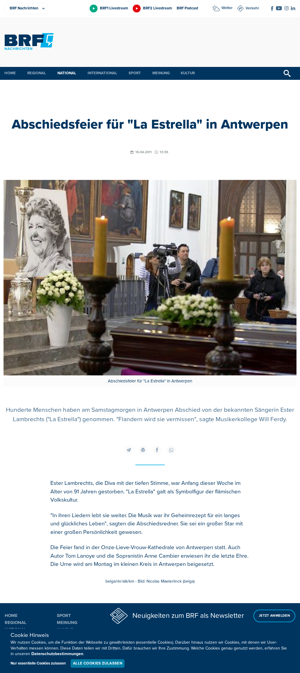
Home (10, 73)
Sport (135, 73)
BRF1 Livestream (114, 8)
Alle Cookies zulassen (97, 663)
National (66, 73)
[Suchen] (287, 73)
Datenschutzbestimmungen (57, 653)
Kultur (188, 73)
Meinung (161, 73)
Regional (36, 73)
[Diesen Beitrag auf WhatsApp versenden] (171, 450)
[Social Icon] (272, 8)
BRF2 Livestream (157, 8)
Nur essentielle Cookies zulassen (38, 663)
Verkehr (252, 8)
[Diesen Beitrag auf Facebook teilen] (157, 450)
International (102, 73)
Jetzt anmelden (274, 615)
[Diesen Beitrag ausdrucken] (143, 450)
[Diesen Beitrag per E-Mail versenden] (129, 450)
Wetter (227, 8)
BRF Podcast (187, 8)
